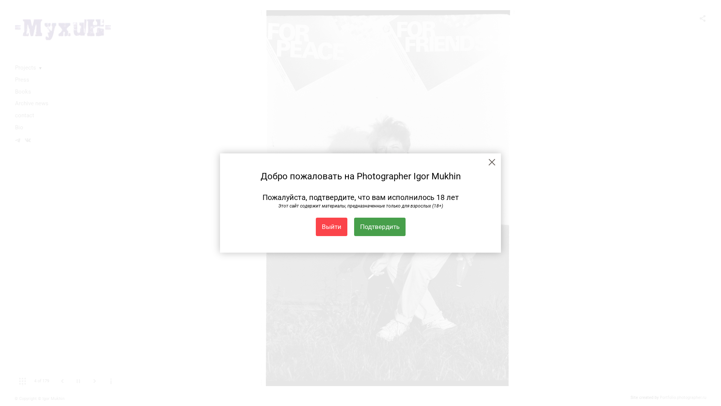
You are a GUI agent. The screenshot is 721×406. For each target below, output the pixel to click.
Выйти (331, 226)
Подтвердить (380, 226)
